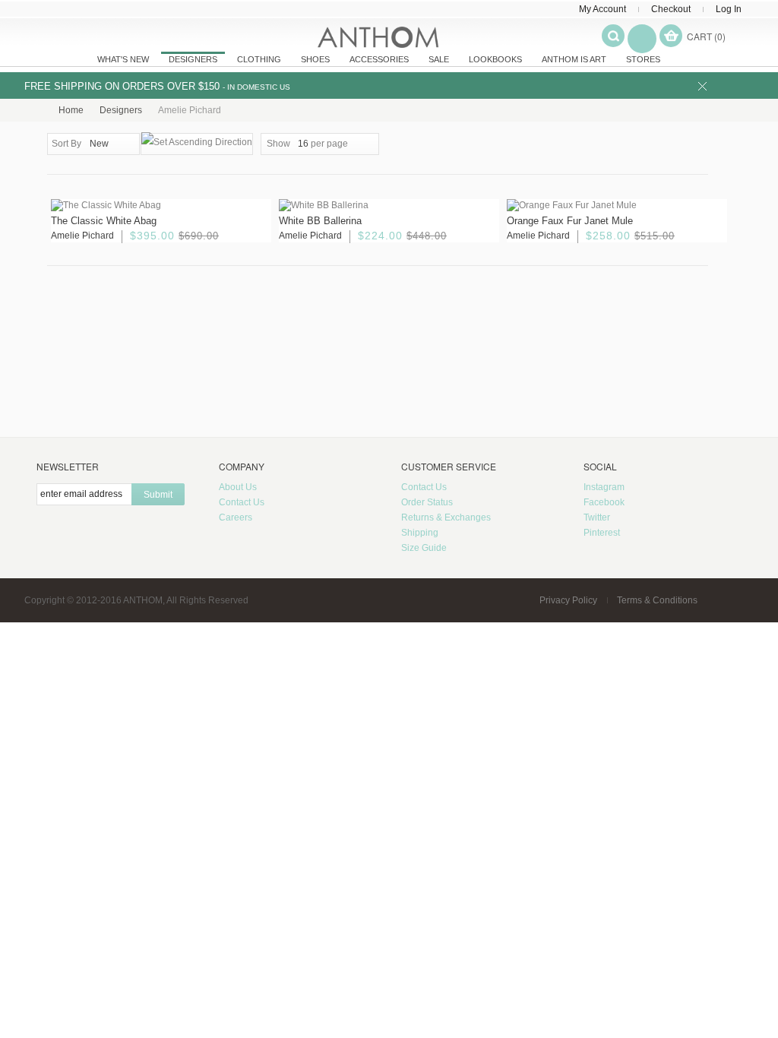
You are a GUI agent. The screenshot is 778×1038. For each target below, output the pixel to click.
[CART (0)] (670, 35)
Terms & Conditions (657, 600)
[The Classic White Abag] (161, 205)
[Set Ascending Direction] (196, 144)
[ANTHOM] (378, 37)
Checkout (671, 9)
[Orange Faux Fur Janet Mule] (617, 205)
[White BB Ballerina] (389, 205)
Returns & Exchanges (446, 517)
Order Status (427, 502)
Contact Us (241, 502)
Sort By (66, 143)
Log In (729, 9)
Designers (121, 110)
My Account (602, 9)
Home (71, 110)
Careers (235, 517)
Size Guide (424, 548)
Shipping (419, 532)
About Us (238, 487)
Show (278, 143)
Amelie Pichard (82, 235)
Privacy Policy (568, 600)
